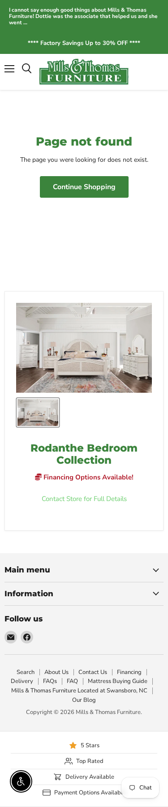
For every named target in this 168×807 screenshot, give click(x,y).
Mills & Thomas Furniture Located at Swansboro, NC (79, 691)
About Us (56, 672)
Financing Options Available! (88, 477)
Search (25, 672)
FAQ (72, 681)
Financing (129, 672)
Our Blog (84, 700)
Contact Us (92, 672)
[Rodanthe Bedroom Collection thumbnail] (38, 412)
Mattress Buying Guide (117, 681)
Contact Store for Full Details (84, 499)
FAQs (50, 681)
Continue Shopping (84, 187)
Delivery (22, 681)
